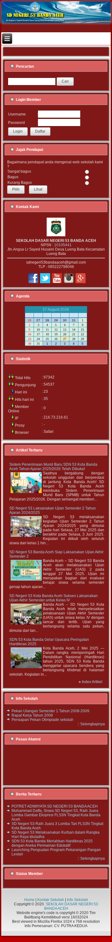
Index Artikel (92, 682)
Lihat (38, 189)
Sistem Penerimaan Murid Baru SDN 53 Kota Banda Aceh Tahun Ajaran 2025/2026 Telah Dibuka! (53, 466)
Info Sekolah (77, 900)
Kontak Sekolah (50, 900)
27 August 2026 (56, 309)
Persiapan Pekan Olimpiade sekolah (42, 720)
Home (29, 900)
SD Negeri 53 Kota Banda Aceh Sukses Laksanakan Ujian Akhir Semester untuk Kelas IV (53, 598)
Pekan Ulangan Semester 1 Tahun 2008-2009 (50, 711)
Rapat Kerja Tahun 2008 (32, 715)
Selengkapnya (92, 724)
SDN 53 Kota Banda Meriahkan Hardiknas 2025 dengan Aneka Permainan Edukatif (52, 843)
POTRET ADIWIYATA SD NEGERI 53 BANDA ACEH (55, 806)
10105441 (63, 245)
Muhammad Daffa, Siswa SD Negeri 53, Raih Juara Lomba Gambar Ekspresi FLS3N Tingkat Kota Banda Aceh (56, 815)
